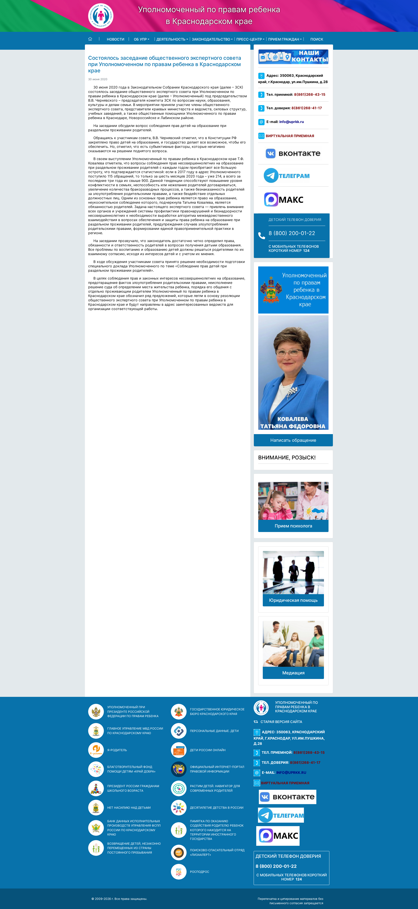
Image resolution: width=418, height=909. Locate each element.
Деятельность (171, 39)
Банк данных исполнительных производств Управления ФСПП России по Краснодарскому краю (134, 827)
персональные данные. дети (214, 731)
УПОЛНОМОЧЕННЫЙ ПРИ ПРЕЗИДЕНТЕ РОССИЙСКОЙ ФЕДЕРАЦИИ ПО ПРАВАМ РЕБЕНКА (132, 711)
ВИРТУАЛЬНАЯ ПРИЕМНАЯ (290, 136)
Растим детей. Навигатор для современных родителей (215, 788)
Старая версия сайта (280, 722)
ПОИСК (316, 39)
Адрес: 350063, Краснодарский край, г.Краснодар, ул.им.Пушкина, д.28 (289, 738)
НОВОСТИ (115, 39)
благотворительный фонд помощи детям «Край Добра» (131, 769)
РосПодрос (199, 871)
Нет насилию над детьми (129, 807)
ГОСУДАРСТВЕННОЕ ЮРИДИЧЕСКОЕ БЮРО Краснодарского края (217, 711)
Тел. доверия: (293, 108)
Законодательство (211, 39)
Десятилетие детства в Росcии (216, 807)
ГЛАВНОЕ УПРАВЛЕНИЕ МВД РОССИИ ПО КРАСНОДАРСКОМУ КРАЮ (135, 731)
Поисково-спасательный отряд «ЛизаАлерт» (217, 852)
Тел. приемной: (295, 94)
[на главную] (93, 39)
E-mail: (284, 121)
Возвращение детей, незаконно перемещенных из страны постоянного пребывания (134, 848)
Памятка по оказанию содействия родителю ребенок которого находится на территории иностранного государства (217, 830)
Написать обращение (293, 440)
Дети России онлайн (208, 750)
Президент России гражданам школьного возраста (133, 788)
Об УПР (140, 39)
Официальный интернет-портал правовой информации (217, 769)
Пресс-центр (249, 39)
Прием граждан (283, 39)
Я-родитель (117, 750)
